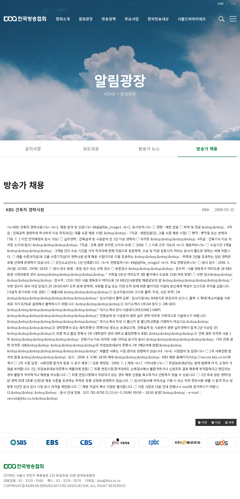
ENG (233, 3)
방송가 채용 (207, 148)
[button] (202, 422)
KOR (221, 3)
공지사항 (33, 148)
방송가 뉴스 (149, 148)
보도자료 (91, 148)
